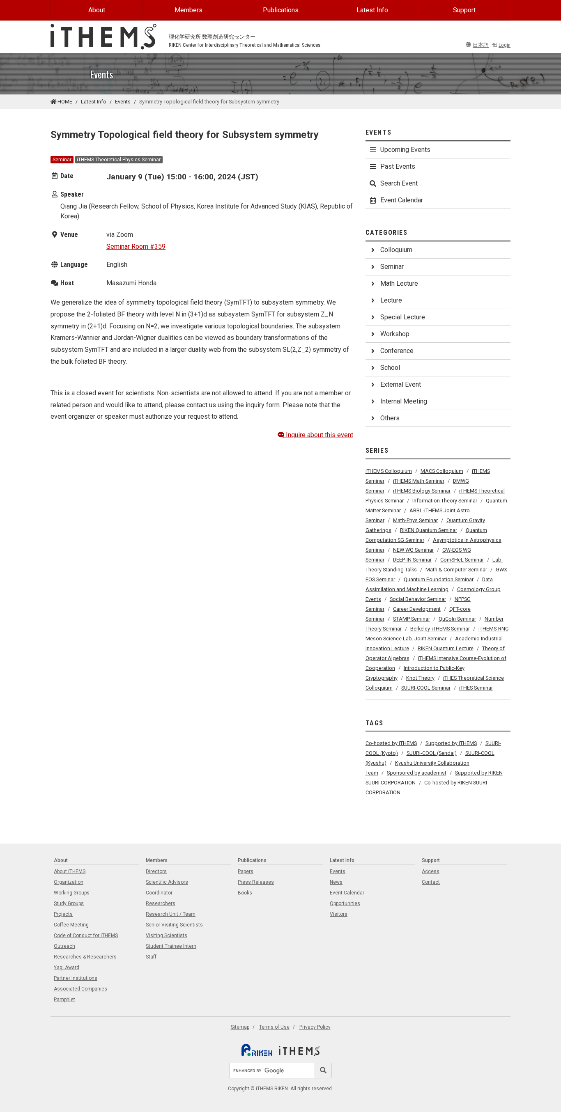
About (96, 10)
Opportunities (345, 903)
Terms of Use (274, 1027)
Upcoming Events (405, 150)
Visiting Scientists (166, 935)
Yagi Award (66, 967)
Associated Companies (80, 989)
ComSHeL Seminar (462, 560)
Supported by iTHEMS (451, 743)
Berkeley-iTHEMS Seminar (440, 629)
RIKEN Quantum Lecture (446, 648)
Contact (431, 882)
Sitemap (240, 1027)
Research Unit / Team (170, 914)
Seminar (62, 160)
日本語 (481, 45)
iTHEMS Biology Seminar (422, 491)
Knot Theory (420, 678)
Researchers (160, 903)
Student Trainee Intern (171, 946)
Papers (245, 871)
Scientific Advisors (167, 882)
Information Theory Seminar (444, 501)
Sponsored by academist (416, 773)
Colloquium (396, 250)
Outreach (64, 946)
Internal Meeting (403, 401)
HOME (64, 102)
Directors (156, 871)
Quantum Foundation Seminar (439, 579)
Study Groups (69, 903)
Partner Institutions (75, 978)
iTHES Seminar (476, 688)
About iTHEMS (69, 871)
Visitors (338, 914)
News (336, 882)
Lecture (391, 300)
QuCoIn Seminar (457, 619)
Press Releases (256, 882)
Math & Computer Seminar (456, 569)
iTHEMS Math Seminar (418, 481)
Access (430, 871)
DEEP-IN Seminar (412, 560)
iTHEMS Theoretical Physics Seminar (119, 160)
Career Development (417, 609)
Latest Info (372, 10)
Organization (68, 882)
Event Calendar (401, 200)
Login (504, 45)
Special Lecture (402, 317)
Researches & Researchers (85, 957)
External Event (400, 384)
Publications (281, 10)
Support (464, 10)
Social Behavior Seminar (418, 599)
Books (245, 893)
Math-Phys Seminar (415, 520)
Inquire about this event (318, 435)
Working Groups (72, 893)
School (390, 367)
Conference (397, 351)
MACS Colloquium (442, 471)
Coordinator (159, 893)
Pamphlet (64, 999)
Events (123, 102)
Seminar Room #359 (136, 246)
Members (188, 10)
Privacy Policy (315, 1027)
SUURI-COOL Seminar (426, 688)
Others (390, 418)
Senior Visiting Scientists (174, 925)
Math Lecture (399, 283)
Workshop (394, 334)
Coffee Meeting (71, 925)
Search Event (399, 183)
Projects (63, 914)
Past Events (397, 166)
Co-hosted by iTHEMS (391, 743)
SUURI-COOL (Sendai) (432, 753)
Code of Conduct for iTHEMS (86, 935)
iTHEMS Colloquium (389, 471)
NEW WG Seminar (413, 550)
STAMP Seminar (411, 619)
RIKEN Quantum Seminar (428, 530)
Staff (151, 957)
